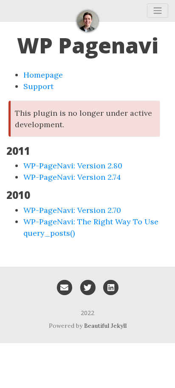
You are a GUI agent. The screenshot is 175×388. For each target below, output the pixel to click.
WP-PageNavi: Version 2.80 (72, 165)
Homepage (43, 75)
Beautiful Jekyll (105, 325)
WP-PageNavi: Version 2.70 (72, 210)
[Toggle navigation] (157, 10)
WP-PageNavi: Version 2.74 (72, 177)
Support (38, 86)
